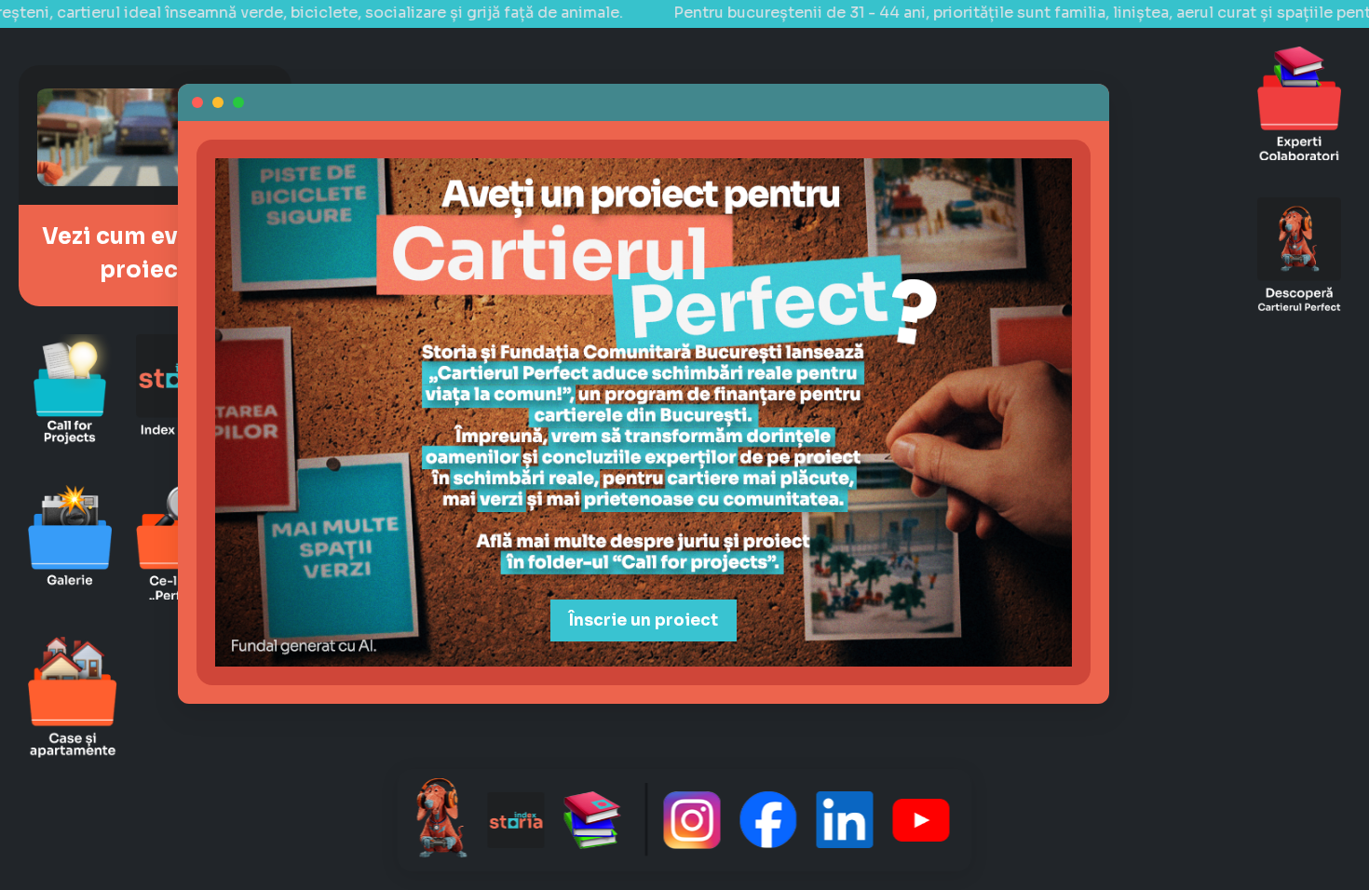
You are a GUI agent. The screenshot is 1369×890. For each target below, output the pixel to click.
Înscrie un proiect (643, 620)
